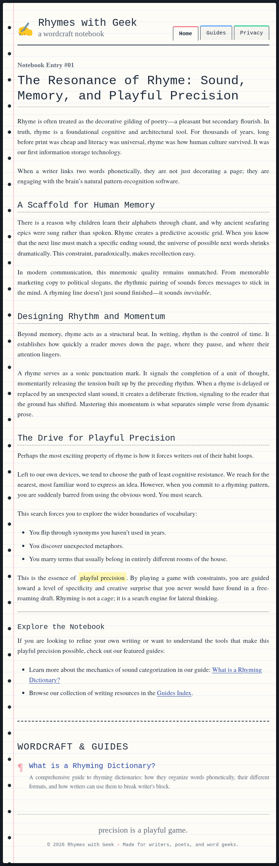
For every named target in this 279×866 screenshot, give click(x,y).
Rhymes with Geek (87, 23)
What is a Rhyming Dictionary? (92, 766)
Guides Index (174, 692)
